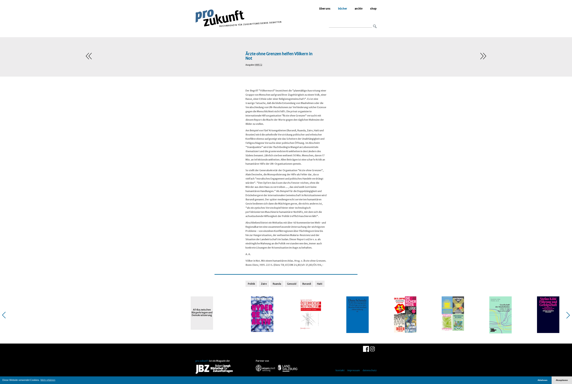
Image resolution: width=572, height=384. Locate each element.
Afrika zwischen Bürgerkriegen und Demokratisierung (201, 312)
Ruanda (277, 283)
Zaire (264, 283)
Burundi (306, 283)
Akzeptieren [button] (562, 380)
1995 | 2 (258, 65)
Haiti (319, 283)
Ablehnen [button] (542, 380)
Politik (251, 283)
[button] (4, 315)
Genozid (291, 283)
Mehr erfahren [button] (48, 380)
